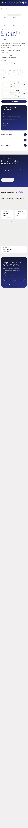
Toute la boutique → (6, 195)
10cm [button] (4, 70)
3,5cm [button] (15, 63)
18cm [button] (4, 77)
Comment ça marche (19, 280)
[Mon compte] (17, 2)
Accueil (2, 8)
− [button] (3, 84)
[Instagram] (14, 2)
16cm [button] (15, 74)
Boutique (8, 8)
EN (25, 2)
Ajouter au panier (14, 101)
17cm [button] (21, 74)
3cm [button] (10, 63)
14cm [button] (4, 74)
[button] (2, 2)
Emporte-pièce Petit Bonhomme (17, 92)
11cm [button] (9, 70)
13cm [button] (21, 70)
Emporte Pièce (14, 8)
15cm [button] (9, 74)
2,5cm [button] (4, 63)
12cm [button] (15, 70)
